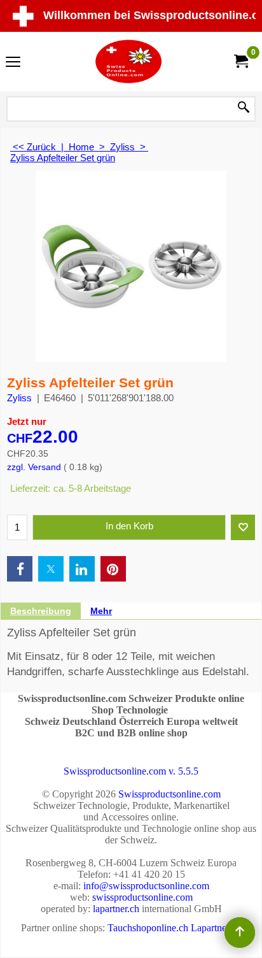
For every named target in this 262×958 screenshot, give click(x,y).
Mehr (101, 611)
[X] (51, 569)
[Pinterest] (113, 569)
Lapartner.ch (216, 927)
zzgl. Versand (34, 467)
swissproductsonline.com (142, 897)
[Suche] (243, 108)
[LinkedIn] (82, 569)
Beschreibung (40, 611)
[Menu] (13, 62)
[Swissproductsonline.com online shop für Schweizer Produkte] (128, 61)
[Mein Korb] (240, 61)
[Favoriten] (243, 527)
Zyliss (19, 397)
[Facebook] (19, 569)
